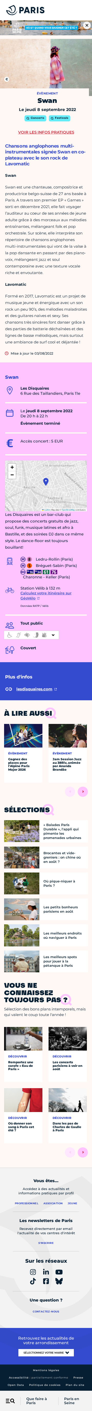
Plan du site (75, 1385)
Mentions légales (46, 1370)
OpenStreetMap (68, 509)
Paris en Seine (71, 1401)
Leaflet (47, 509)
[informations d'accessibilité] (31, 635)
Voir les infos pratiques (46, 132)
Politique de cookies (45, 1385)
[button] (46, 482)
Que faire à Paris (36, 1401)
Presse (78, 1377)
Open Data (16, 1385)
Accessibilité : (38, 1377)
